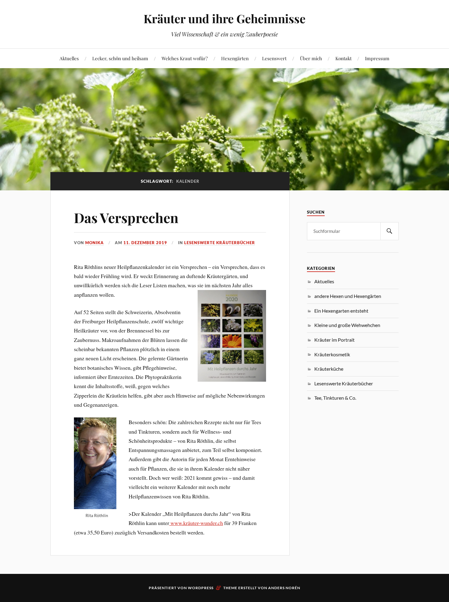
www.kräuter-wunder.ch (196, 523)
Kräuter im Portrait (334, 340)
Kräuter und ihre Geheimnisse (224, 18)
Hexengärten (235, 58)
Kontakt (343, 58)
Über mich (311, 58)
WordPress (201, 587)
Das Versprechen (126, 217)
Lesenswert (274, 58)
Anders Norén (284, 587)
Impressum (377, 58)
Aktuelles (69, 58)
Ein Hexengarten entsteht (341, 311)
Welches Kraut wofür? (185, 58)
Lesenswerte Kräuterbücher (219, 242)
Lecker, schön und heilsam (120, 58)
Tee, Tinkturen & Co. (335, 398)
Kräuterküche (328, 369)
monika (94, 242)
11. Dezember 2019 (145, 242)
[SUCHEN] (389, 231)
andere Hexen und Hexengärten (347, 296)
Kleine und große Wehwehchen (347, 325)
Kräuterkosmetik (332, 354)
